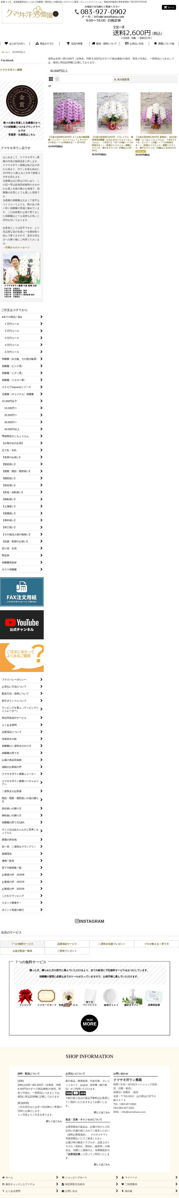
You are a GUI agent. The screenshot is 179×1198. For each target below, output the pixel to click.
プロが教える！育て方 (156, 943)
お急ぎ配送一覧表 (22, 950)
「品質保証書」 (74, 1154)
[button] (164, 44)
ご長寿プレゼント (67, 950)
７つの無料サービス (22, 943)
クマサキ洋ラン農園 (11, 69)
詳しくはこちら (54, 1121)
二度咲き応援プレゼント (111, 943)
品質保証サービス (67, 943)
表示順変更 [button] (123, 79)
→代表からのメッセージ (16, 247)
